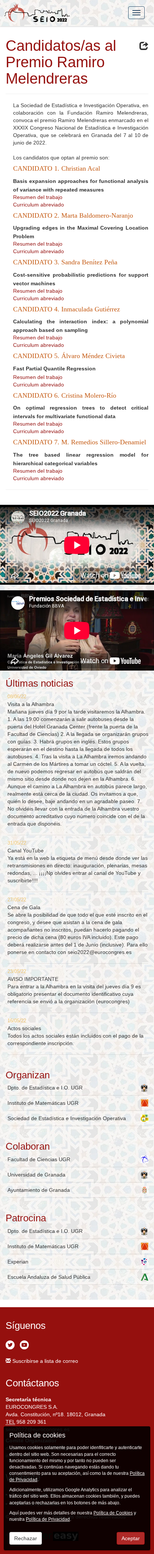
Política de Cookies (113, 1513)
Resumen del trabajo (37, 197)
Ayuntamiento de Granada (38, 1190)
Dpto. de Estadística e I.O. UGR (45, 1088)
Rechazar (25, 1538)
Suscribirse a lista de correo (44, 1361)
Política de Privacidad (48, 1519)
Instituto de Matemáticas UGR (42, 1103)
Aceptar (130, 1538)
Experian (17, 1262)
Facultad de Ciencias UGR (38, 1159)
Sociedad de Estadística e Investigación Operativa (66, 1118)
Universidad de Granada (36, 1175)
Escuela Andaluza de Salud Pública (48, 1277)
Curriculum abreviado (38, 205)
